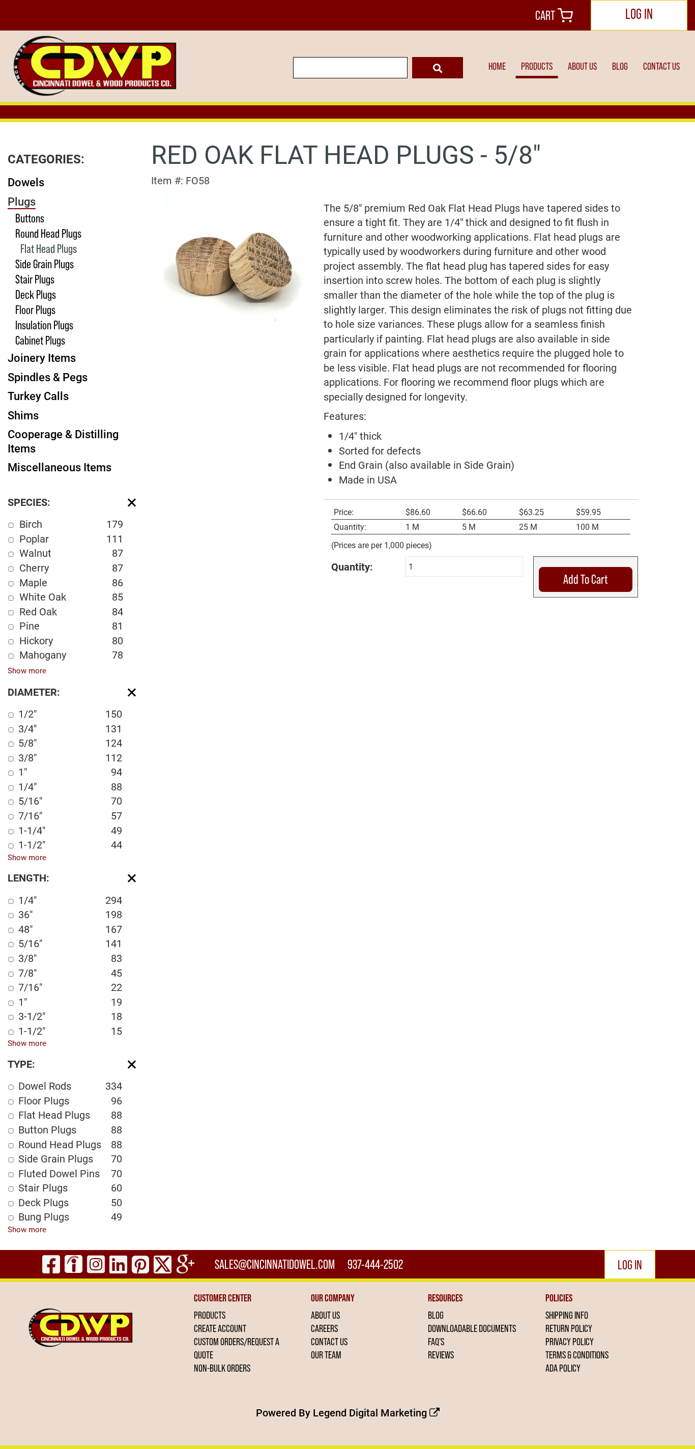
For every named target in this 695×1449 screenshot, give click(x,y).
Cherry (71, 567)
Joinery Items (42, 357)
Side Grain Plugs (44, 264)
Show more (27, 670)
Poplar (71, 538)
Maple (71, 582)
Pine (71, 625)
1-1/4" (70, 830)
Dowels (26, 182)
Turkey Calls (38, 395)
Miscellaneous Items (59, 467)
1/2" (70, 713)
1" (70, 771)
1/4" (70, 786)
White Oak (71, 596)
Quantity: (352, 566)
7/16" (70, 815)
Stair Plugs (34, 279)
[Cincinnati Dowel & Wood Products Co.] (93, 66)
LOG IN (639, 14)
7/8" (70, 972)
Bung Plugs (70, 1216)
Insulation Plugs (44, 325)
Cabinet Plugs (40, 340)
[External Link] (233, 261)
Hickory (71, 640)
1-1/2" (70, 844)
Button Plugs (70, 1129)
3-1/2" (70, 1015)
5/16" (70, 800)
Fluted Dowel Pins (70, 1173)
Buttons (29, 218)
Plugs (22, 201)
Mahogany (71, 654)
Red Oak (71, 611)
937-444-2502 (375, 1264)
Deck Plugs (35, 294)
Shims (23, 415)
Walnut (71, 552)
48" (70, 928)
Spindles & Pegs (48, 377)
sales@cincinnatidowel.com (275, 1264)
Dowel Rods (70, 1085)
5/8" (70, 742)
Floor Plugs (35, 310)
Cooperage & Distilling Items (63, 441)
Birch (71, 523)
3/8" (70, 757)
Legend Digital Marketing (371, 1412)
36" (70, 914)
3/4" (70, 728)
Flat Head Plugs (48, 248)
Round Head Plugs (48, 233)
